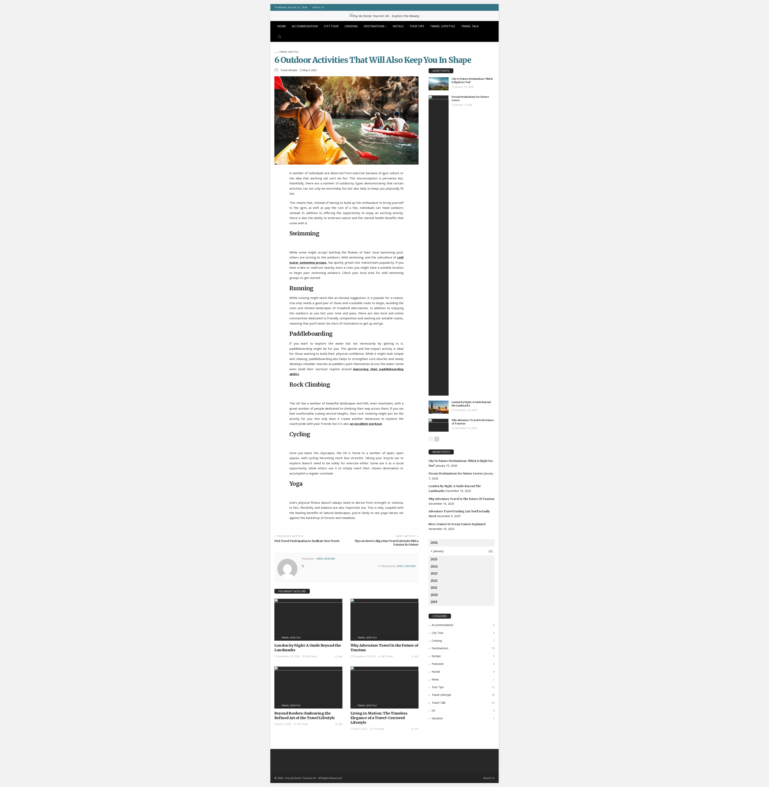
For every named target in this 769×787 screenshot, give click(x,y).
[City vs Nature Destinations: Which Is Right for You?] (439, 83)
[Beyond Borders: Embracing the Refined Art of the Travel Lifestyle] (308, 687)
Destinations (374, 26)
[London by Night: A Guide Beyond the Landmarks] (308, 620)
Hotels (398, 26)
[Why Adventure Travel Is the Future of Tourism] (384, 620)
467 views (387, 656)
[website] (302, 566)
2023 (434, 573)
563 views (311, 656)
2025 (434, 559)
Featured (463, 664)
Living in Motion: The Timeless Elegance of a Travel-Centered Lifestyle (378, 718)
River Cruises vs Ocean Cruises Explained (457, 524)
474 (416, 729)
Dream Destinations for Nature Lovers (456, 473)
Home (281, 26)
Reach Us (318, 7)
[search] (279, 36)
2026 (434, 543)
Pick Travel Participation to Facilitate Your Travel (306, 541)
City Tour (331, 26)
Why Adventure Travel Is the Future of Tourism (461, 499)
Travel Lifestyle (442, 26)
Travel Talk (470, 26)
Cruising (351, 26)
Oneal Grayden (325, 558)
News (463, 679)
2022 (434, 581)
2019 (434, 602)
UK (463, 710)
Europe (463, 656)
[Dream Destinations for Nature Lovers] (439, 245)
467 (416, 656)
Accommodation (305, 26)
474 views (378, 729)
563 (340, 656)
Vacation (463, 718)
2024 (434, 566)
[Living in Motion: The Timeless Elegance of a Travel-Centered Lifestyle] (384, 687)
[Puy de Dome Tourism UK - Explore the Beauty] (384, 16)
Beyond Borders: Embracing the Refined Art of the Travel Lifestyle (304, 715)
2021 (434, 588)
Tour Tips (417, 26)
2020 (434, 595)
